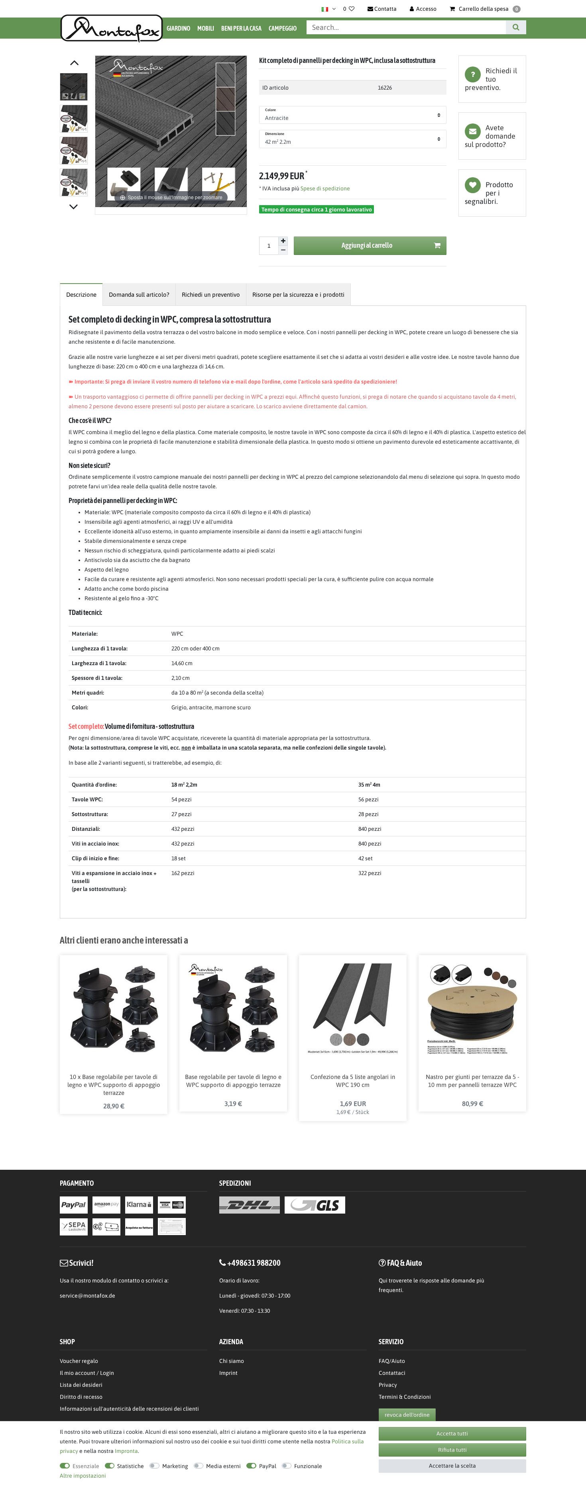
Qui (383, 1280)
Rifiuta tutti (452, 1450)
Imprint (228, 1373)
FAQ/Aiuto (392, 1361)
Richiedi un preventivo (211, 294)
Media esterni (223, 1466)
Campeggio (283, 28)
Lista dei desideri (492, 193)
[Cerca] (516, 27)
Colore (270, 110)
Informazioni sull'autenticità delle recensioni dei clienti (129, 1409)
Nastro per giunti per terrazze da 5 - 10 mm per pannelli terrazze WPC (472, 1080)
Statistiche (130, 1466)
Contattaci (392, 1373)
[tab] (492, 79)
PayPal (267, 1466)
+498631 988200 (254, 1262)
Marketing (175, 1466)
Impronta (126, 1451)
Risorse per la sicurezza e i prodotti (298, 294)
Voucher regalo (79, 1361)
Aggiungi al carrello (367, 245)
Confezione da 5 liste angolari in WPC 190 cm (353, 1080)
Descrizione (81, 294)
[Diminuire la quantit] (283, 250)
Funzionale (308, 1466)
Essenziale (86, 1466)
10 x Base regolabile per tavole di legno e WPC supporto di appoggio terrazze (113, 1084)
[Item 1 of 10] (75, 136)
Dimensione (274, 134)
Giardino (178, 28)
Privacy (388, 1385)
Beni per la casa (241, 28)
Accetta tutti (452, 1433)
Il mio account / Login (87, 1373)
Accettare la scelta (452, 1466)
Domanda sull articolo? (139, 294)
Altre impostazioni (83, 1475)
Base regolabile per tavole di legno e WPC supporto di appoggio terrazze (233, 1080)
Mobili (205, 28)
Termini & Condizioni (405, 1397)
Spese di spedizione (324, 188)
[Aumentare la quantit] (283, 241)
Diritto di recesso (81, 1397)
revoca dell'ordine (407, 1415)
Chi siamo (231, 1361)
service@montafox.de (87, 1295)
